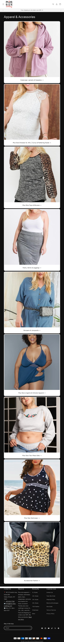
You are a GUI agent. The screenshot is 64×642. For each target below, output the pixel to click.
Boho (33, 613)
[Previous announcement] (3, 10)
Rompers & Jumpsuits (31, 330)
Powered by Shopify (38, 641)
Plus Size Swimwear (31, 518)
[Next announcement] (61, 10)
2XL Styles (35, 596)
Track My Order (51, 596)
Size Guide (49, 606)
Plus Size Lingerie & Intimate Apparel (31, 393)
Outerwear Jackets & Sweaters (31, 80)
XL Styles (35, 592)
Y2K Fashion (35, 606)
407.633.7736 (10, 601)
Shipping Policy (51, 599)
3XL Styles (35, 599)
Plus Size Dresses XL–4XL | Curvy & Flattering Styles (31, 142)
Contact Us (50, 592)
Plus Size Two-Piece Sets (31, 455)
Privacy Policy (50, 613)
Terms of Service (51, 610)
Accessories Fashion (31, 580)
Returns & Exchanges (52, 603)
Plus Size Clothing (29, 641)
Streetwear (35, 610)
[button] (3, 4)
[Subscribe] (30, 628)
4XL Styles (35, 603)
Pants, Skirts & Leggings (31, 268)
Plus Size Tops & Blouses (31, 205)
